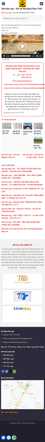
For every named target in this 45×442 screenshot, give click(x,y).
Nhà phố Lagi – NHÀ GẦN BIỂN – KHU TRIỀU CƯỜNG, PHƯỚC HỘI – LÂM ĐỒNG (22, 176)
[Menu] (3, 3)
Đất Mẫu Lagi (8, 359)
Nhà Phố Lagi (8, 362)
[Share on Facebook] (3, 59)
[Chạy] (4, 56)
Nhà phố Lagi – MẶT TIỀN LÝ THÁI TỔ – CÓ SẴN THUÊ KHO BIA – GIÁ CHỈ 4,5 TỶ (22, 216)
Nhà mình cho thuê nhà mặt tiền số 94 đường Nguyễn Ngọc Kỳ (22, 230)
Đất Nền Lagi (8, 355)
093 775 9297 (15, 335)
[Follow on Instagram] (6, 371)
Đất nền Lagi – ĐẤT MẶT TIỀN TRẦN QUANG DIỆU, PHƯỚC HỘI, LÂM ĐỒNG (21, 223)
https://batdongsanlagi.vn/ (22, 81)
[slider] (21, 55)
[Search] (41, 3)
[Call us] (14, 371)
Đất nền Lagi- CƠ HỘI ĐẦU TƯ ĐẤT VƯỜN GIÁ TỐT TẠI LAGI (22, 190)
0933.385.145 (26, 77)
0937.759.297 (26, 75)
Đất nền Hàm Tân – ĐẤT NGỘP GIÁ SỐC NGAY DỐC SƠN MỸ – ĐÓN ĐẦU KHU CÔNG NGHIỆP (21, 170)
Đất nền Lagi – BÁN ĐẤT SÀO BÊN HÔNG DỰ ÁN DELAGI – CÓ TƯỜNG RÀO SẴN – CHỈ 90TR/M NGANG (22, 183)
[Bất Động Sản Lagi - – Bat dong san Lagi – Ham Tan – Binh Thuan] (22, 3)
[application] (22, 46)
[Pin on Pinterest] (8, 59)
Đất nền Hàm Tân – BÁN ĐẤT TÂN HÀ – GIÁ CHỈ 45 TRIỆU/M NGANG (21, 210)
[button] (22, 46)
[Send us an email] (10, 371)
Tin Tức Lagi (8, 366)
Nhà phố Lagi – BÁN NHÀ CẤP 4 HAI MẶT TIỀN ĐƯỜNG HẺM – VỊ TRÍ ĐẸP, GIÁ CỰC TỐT (22, 196)
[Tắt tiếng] (37, 56)
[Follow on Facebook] (3, 371)
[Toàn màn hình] (41, 56)
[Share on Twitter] (5, 59)
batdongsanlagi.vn (28, 423)
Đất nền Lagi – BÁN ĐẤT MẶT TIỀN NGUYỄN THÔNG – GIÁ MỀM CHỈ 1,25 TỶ (22, 203)
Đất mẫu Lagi (6, 13)
